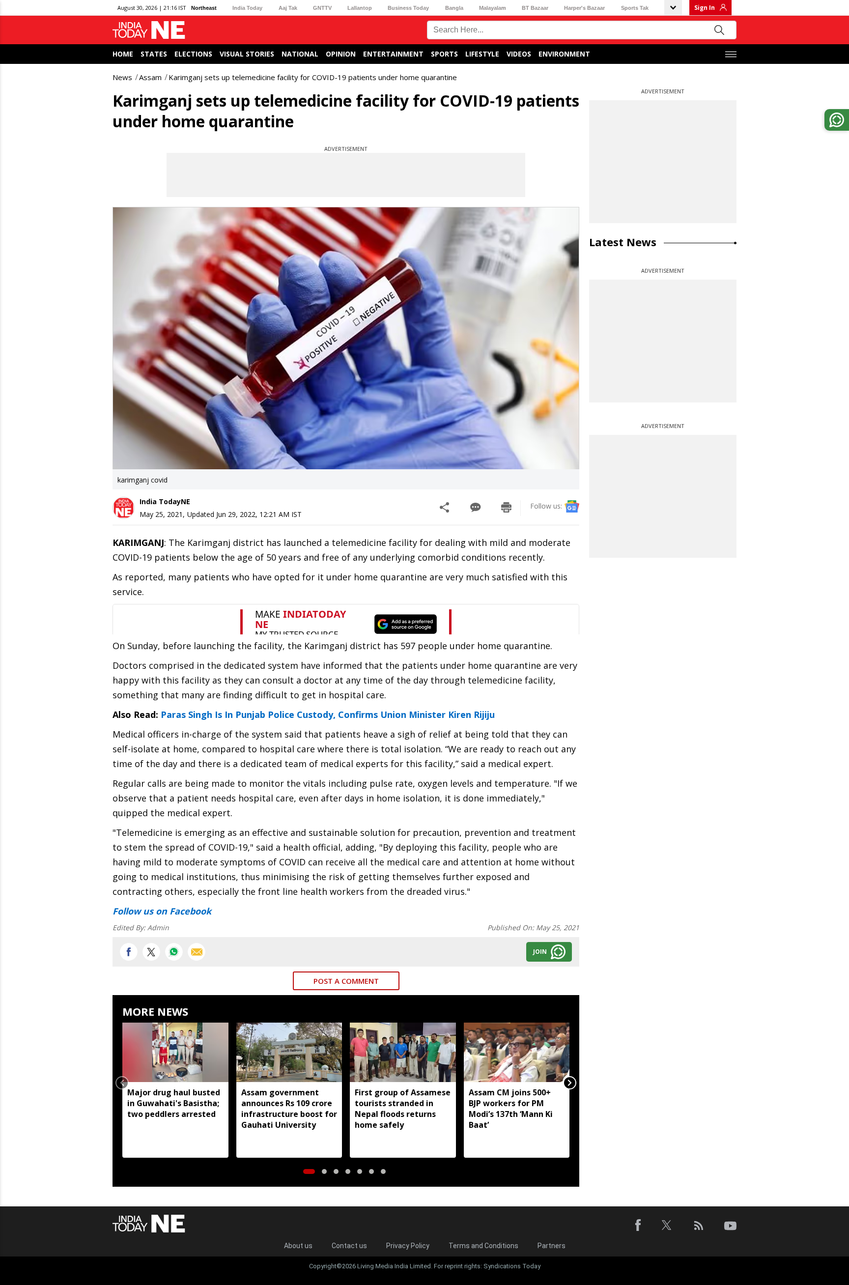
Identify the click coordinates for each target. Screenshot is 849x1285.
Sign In (704, 7)
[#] (174, 952)
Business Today (408, 8)
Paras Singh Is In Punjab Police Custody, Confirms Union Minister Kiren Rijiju (328, 714)
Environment (564, 53)
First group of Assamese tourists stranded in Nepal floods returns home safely (403, 1108)
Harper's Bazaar (584, 8)
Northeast (204, 8)
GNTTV (322, 8)
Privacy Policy (407, 1246)
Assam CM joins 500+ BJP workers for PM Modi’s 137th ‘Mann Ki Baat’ (511, 1108)
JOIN (540, 951)
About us (298, 1246)
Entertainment (393, 53)
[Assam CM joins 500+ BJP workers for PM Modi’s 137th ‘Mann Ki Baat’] (517, 1052)
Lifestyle (482, 53)
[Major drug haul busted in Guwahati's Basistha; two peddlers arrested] (175, 1052)
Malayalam (492, 8)
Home (123, 53)
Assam (150, 77)
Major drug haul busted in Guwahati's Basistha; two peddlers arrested (173, 1103)
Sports (444, 53)
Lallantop (359, 8)
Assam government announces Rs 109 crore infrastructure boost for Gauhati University (289, 1108)
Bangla (454, 8)
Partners (552, 1246)
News (122, 77)
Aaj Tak (288, 8)
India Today (247, 8)
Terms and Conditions (483, 1246)
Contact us (349, 1246)
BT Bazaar (535, 8)
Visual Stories (247, 53)
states (154, 53)
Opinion (341, 53)
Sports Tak (635, 8)
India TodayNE (165, 501)
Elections (193, 53)
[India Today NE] (149, 30)
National (300, 53)
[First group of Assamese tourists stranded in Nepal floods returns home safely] (403, 1052)
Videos (519, 53)
